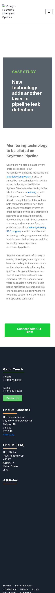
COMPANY (9, 589)
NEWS (24, 589)
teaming (32, 192)
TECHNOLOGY (24, 585)
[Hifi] (10, 11)
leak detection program (18, 176)
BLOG (35, 589)
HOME (7, 585)
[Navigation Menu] (49, 11)
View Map (8, 434)
